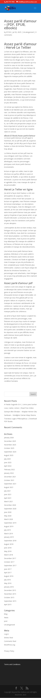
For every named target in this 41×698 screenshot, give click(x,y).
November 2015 (10, 594)
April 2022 (7, 466)
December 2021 (10, 477)
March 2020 (8, 519)
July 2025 (7, 459)
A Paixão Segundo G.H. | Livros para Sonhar (20, 404)
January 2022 (9, 473)
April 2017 (7, 572)
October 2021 (9, 480)
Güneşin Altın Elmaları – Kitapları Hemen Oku (20, 411)
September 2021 (10, 484)
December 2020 (10, 505)
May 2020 (7, 516)
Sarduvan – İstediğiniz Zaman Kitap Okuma (20, 415)
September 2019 (10, 523)
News (6, 617)
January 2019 (9, 537)
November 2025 (10, 445)
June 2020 (7, 512)
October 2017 (9, 562)
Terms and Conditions (12, 664)
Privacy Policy (9, 651)
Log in (6, 634)
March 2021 (8, 501)
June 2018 (7, 548)
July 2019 (7, 530)
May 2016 (7, 583)
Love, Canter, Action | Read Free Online (19, 408)
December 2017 (10, 558)
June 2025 (7, 462)
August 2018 (8, 544)
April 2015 (7, 604)
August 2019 (8, 526)
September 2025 (10, 452)
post (5, 621)
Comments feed (10, 641)
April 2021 (7, 498)
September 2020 (10, 509)
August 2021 (8, 487)
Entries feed (8, 638)
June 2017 (7, 569)
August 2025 (8, 455)
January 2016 (9, 587)
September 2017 (10, 565)
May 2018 (7, 551)
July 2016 (7, 580)
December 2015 (10, 590)
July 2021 (7, 491)
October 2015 (9, 597)
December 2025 (10, 441)
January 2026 (9, 437)
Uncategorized (28, 32)
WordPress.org (9, 645)
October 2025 (9, 448)
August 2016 (8, 576)
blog (5, 614)
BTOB (8, 32)
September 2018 (10, 540)
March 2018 (8, 555)
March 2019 (8, 533)
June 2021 (7, 494)
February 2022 (9, 469)
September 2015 (10, 601)
